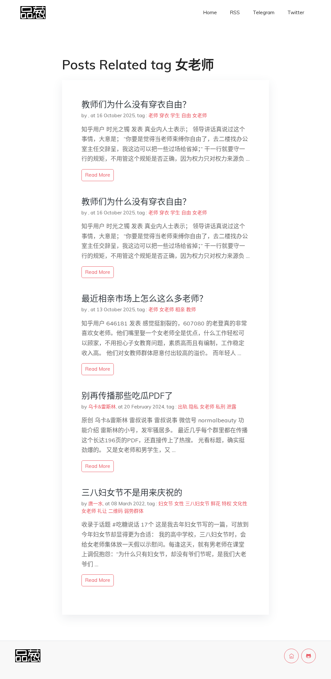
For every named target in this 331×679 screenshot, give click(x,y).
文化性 (240, 503)
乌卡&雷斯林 (102, 407)
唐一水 (95, 503)
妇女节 (165, 503)
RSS (235, 12)
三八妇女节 (197, 503)
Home (210, 12)
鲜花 (215, 503)
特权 (226, 503)
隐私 (193, 407)
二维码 (115, 511)
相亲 (180, 309)
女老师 (199, 115)
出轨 (182, 407)
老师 (153, 115)
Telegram (263, 12)
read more (97, 175)
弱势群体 (134, 511)
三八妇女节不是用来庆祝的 (131, 492)
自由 (186, 115)
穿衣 (164, 115)
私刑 (220, 407)
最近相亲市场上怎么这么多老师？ (144, 298)
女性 (179, 503)
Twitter (295, 12)
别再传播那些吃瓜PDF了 (127, 395)
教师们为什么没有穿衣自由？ (136, 104)
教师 (191, 309)
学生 (175, 115)
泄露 (231, 407)
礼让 (102, 511)
